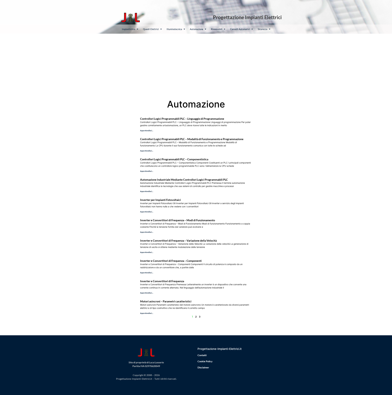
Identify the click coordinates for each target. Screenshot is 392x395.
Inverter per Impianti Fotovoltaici (160, 199)
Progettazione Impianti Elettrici (247, 17)
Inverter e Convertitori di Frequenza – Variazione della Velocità (178, 240)
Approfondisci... (146, 130)
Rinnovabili (216, 29)
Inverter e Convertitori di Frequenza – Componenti (171, 260)
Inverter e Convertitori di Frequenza (162, 281)
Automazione (196, 29)
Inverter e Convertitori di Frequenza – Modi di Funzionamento (177, 220)
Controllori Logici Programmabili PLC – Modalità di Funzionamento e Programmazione (191, 139)
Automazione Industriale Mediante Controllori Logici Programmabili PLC (184, 179)
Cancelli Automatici (240, 29)
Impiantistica (128, 29)
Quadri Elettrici (151, 29)
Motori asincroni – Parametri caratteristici (165, 301)
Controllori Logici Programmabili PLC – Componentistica (174, 159)
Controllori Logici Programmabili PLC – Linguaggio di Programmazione (182, 118)
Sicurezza (262, 29)
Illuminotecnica (174, 29)
